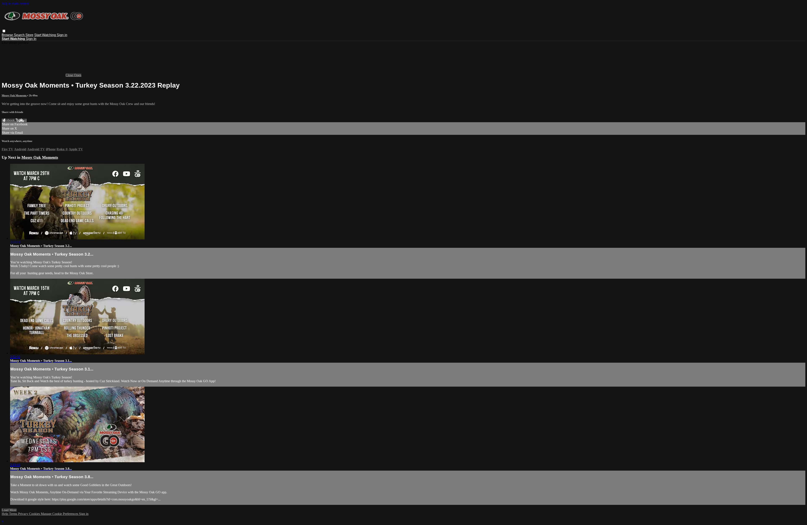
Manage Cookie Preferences (60, 514)
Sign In (31, 39)
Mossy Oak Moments (14, 95)
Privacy (23, 514)
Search (19, 35)
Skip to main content (15, 3)
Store (29, 35)
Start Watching (45, 35)
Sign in (62, 35)
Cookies (35, 514)
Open (77, 75)
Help (5, 514)
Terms (13, 514)
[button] (4, 31)
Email (23, 120)
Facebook (9, 120)
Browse (8, 35)
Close (70, 75)
